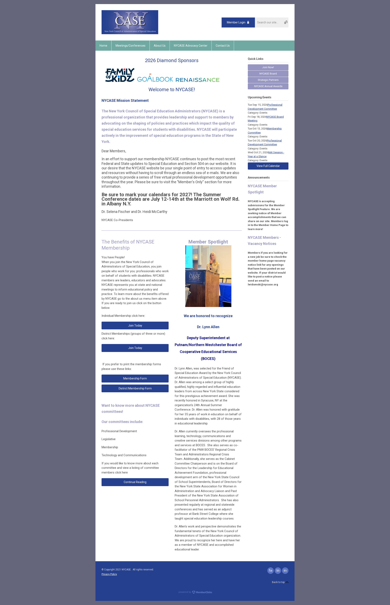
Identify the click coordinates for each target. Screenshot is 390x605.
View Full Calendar (268, 166)
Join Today (135, 325)
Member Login (236, 22)
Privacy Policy (109, 574)
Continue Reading (135, 482)
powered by (185, 592)
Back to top (278, 582)
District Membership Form (135, 388)
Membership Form (135, 378)
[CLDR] (130, 33)
